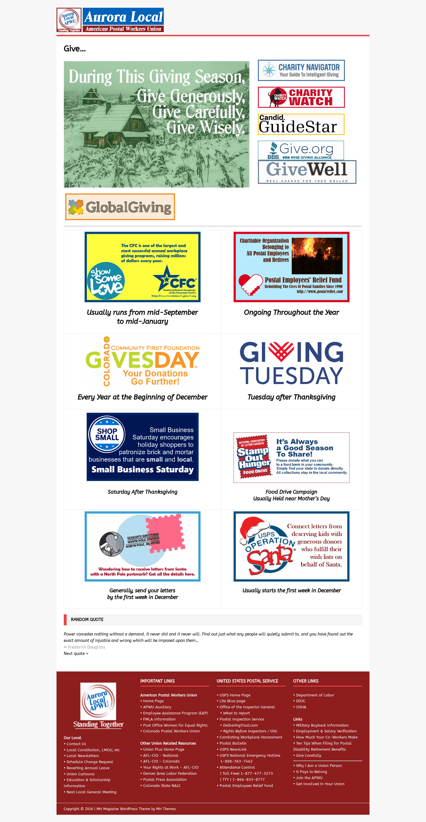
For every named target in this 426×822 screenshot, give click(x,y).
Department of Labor (315, 695)
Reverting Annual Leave (88, 768)
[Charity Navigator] (301, 75)
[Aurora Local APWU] (110, 31)
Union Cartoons (80, 774)
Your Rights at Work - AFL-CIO (171, 767)
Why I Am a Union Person (319, 765)
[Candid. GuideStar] (301, 129)
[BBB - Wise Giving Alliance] (301, 154)
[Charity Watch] (301, 102)
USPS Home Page (235, 695)
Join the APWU (309, 778)
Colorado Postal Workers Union (171, 731)
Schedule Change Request (90, 762)
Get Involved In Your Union (320, 784)
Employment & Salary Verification (326, 731)
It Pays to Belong (311, 772)
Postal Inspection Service (242, 719)
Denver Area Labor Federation (170, 773)
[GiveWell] (307, 178)
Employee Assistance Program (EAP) (175, 713)
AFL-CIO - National (161, 755)
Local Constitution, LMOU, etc (93, 750)
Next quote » (76, 653)
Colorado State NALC (162, 785)
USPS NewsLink (233, 749)
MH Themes (166, 809)
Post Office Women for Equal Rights (175, 725)
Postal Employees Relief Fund (246, 785)
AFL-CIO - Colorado (161, 761)
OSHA (301, 707)
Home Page (153, 701)
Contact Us (76, 744)
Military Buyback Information (322, 725)
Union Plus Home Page (163, 749)
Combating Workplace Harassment (251, 737)
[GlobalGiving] (119, 215)
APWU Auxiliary (157, 707)
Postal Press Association (165, 779)
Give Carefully (308, 755)
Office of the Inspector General (247, 707)
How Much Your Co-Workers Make (327, 737)
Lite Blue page (232, 701)
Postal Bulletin (233, 743)
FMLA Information (159, 719)
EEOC (300, 701)
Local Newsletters (83, 756)
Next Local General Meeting (91, 792)
